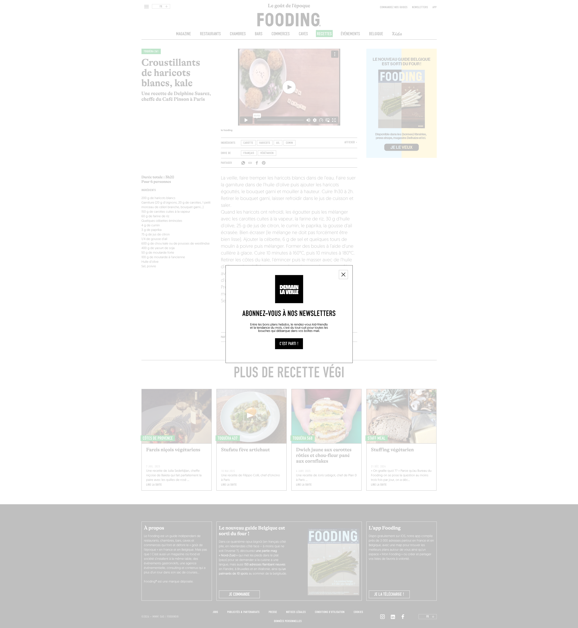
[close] (343, 274)
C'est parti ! (289, 343)
